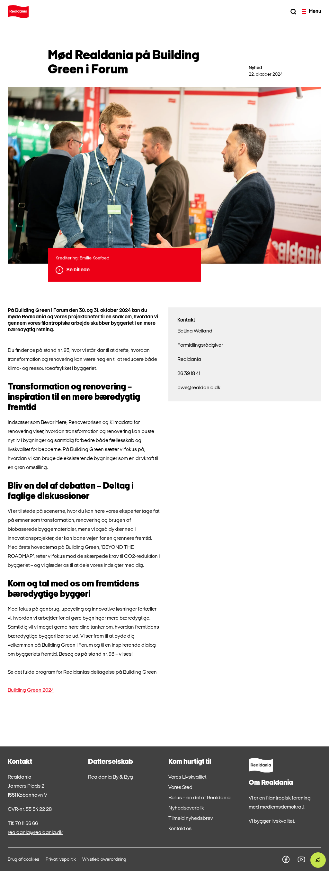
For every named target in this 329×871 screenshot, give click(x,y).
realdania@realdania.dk (35, 832)
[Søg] (293, 11)
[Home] (18, 11)
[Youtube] (301, 859)
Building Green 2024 (31, 690)
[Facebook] (285, 859)
